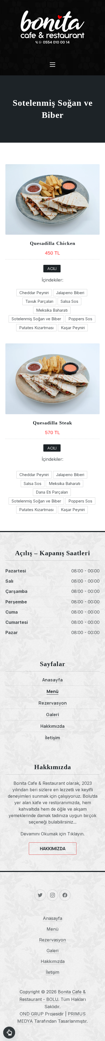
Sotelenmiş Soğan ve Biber (36, 318)
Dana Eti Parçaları (52, 492)
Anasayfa (52, 680)
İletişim (52, 738)
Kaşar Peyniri (73, 327)
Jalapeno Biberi (70, 292)
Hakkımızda (52, 726)
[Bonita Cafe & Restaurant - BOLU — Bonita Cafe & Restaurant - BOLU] (52, 26)
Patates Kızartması (36, 327)
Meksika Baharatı (52, 310)
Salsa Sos (69, 301)
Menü (52, 691)
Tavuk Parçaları (39, 301)
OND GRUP (32, 1014)
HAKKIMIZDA (52, 849)
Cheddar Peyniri (34, 292)
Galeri (52, 715)
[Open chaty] (9, 1032)
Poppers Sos (80, 318)
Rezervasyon (52, 703)
